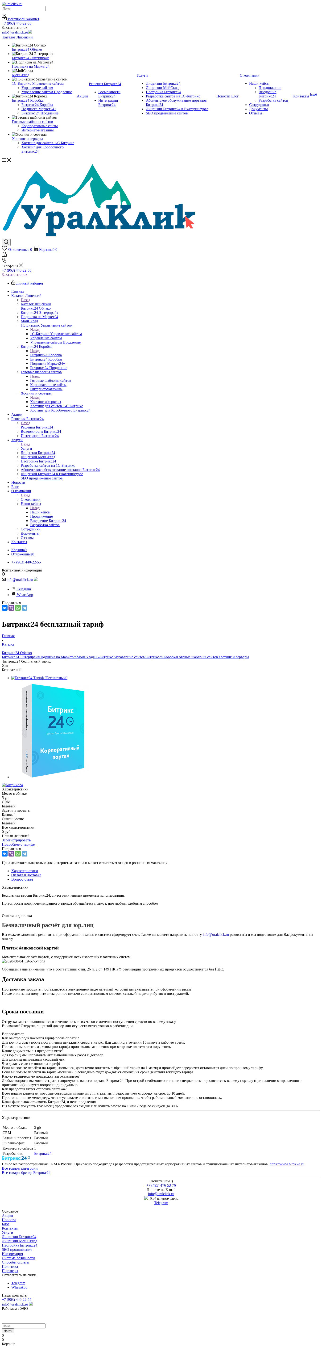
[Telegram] (24, 608)
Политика (10, 1266)
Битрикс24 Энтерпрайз (20, 657)
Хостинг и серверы (45, 402)
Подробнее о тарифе (18, 844)
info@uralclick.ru (15, 32)
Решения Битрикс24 (37, 427)
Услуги (26, 448)
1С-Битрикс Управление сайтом (56, 334)
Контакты (10, 1228)
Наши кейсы (40, 512)
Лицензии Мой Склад (19, 1241)
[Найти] (4, 14)
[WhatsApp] (18, 608)
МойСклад (85, 657)
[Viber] (11, 608)
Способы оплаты (15, 1262)
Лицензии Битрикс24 (19, 1237)
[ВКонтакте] (5, 608)
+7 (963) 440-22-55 (16, 23)
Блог (5, 1224)
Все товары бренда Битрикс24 (26, 1173)
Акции (7, 1216)
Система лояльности (18, 1258)
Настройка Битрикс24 (19, 1245)
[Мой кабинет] (4, 255)
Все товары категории (20, 1168)
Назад (25, 300)
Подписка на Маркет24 (58, 657)
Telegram (24, 589)
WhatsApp (25, 595)
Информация (12, 1254)
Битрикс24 (42, 1153)
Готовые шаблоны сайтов (50, 380)
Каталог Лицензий (36, 304)
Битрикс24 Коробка (46, 355)
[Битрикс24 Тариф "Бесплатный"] (39, 678)
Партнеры (10, 1271)
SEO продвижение (17, 1249)
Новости (9, 1220)
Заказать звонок (14, 275)
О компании (31, 499)
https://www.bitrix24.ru (287, 1164)
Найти (8, 1331)
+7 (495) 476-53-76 (161, 1185)
